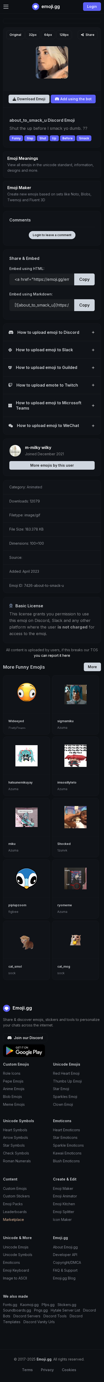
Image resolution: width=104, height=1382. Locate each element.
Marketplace (13, 1219)
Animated (34, 487)
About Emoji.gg (65, 1247)
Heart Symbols (15, 1130)
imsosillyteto (66, 782)
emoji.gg (50, 6)
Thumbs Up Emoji (67, 1081)
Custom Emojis (15, 1188)
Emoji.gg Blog (64, 1278)
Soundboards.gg (17, 1310)
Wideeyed (16, 721)
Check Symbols (16, 1153)
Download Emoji (30, 99)
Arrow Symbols (15, 1137)
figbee (13, 912)
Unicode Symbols (17, 1254)
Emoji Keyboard (16, 1270)
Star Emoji (61, 1089)
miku (11, 844)
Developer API (65, 1254)
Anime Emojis (13, 1089)
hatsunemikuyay (20, 782)
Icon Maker (62, 1219)
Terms (27, 1370)
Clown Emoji (63, 1104)
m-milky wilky (38, 447)
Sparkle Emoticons (68, 1145)
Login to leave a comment (52, 235)
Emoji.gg (21, 1008)
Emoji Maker (63, 1188)
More (92, 667)
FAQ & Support (65, 1270)
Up (54, 138)
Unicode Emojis (16, 1247)
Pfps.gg (48, 1304)
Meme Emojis (14, 1104)
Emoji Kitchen (64, 1204)
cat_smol (15, 966)
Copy (84, 279)
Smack (84, 138)
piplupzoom (17, 905)
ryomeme (64, 905)
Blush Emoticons (66, 1161)
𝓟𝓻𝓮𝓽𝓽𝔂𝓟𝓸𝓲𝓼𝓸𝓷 (16, 728)
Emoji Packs (13, 1204)
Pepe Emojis (13, 1081)
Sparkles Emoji (65, 1096)
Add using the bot (75, 99)
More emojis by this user (52, 465)
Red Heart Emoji (66, 1073)
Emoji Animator (65, 1196)
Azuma (62, 728)
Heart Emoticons (66, 1130)
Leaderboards (15, 1212)
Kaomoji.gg (29, 1304)
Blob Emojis (12, 1096)
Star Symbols (14, 1145)
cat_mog (63, 966)
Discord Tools (55, 1316)
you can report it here (52, 655)
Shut (42, 138)
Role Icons (11, 1073)
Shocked (64, 844)
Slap (30, 138)
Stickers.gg (67, 1304)
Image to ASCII (15, 1278)
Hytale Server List (65, 1310)
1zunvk (62, 850)
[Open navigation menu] (6, 6)
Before (67, 138)
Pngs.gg (41, 1310)
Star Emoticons (65, 1137)
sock (12, 973)
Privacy (47, 1370)
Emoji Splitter (63, 1212)
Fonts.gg (10, 1304)
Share (89, 35)
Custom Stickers (16, 1196)
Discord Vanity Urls (39, 1322)
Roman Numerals (17, 1161)
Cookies (69, 1370)
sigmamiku (65, 721)
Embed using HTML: (26, 268)
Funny (16, 138)
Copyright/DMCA (67, 1262)
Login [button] (92, 6)
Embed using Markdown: (31, 294)
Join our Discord (28, 1038)
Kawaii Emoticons (67, 1153)
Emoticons (11, 1262)
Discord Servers (26, 1316)
